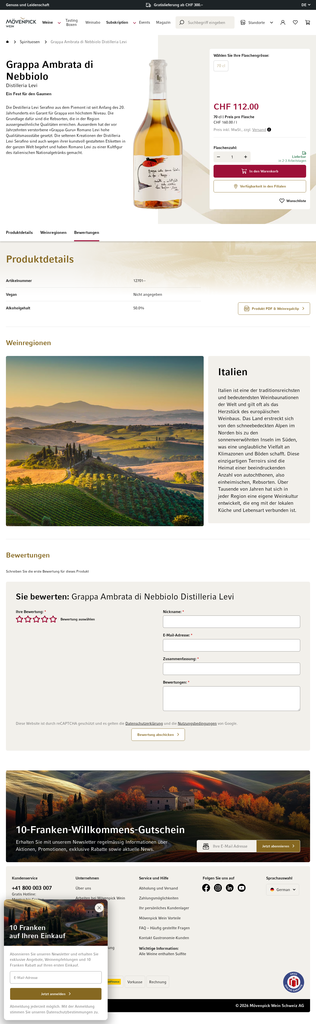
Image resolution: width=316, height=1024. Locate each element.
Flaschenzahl (225, 147)
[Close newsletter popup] (99, 907)
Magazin (163, 22)
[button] (305, 4)
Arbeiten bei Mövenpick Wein (100, 898)
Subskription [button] (117, 22)
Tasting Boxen (71, 22)
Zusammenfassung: (180, 659)
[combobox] (205, 22)
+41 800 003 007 (32, 887)
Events (144, 22)
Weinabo (92, 22)
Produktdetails (19, 232)
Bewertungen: (175, 682)
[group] (260, 74)
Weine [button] (47, 22)
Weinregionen (53, 232)
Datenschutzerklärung (144, 723)
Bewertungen (86, 232)
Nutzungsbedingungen (197, 723)
